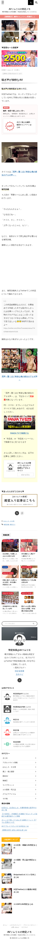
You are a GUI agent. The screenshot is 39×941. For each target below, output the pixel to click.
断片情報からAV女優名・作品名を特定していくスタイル (19, 935)
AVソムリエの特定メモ (19, 9)
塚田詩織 (6, 524)
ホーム (5, 925)
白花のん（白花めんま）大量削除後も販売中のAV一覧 (19, 809)
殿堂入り (12, 524)
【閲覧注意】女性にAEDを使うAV (14, 830)
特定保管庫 (19, 671)
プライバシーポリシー (29, 925)
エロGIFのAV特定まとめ (23, 904)
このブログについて (15, 925)
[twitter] (17, 513)
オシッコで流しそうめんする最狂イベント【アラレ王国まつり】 (19, 821)
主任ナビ (19, 674)
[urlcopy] (22, 513)
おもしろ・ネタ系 (9, 521)
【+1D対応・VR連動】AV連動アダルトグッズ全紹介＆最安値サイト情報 (19, 815)
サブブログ (25, 927)
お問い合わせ (15, 927)
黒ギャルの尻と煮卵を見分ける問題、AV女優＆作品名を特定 (28, 608)
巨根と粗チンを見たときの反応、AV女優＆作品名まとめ (10, 582)
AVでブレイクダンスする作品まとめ (15, 826)
